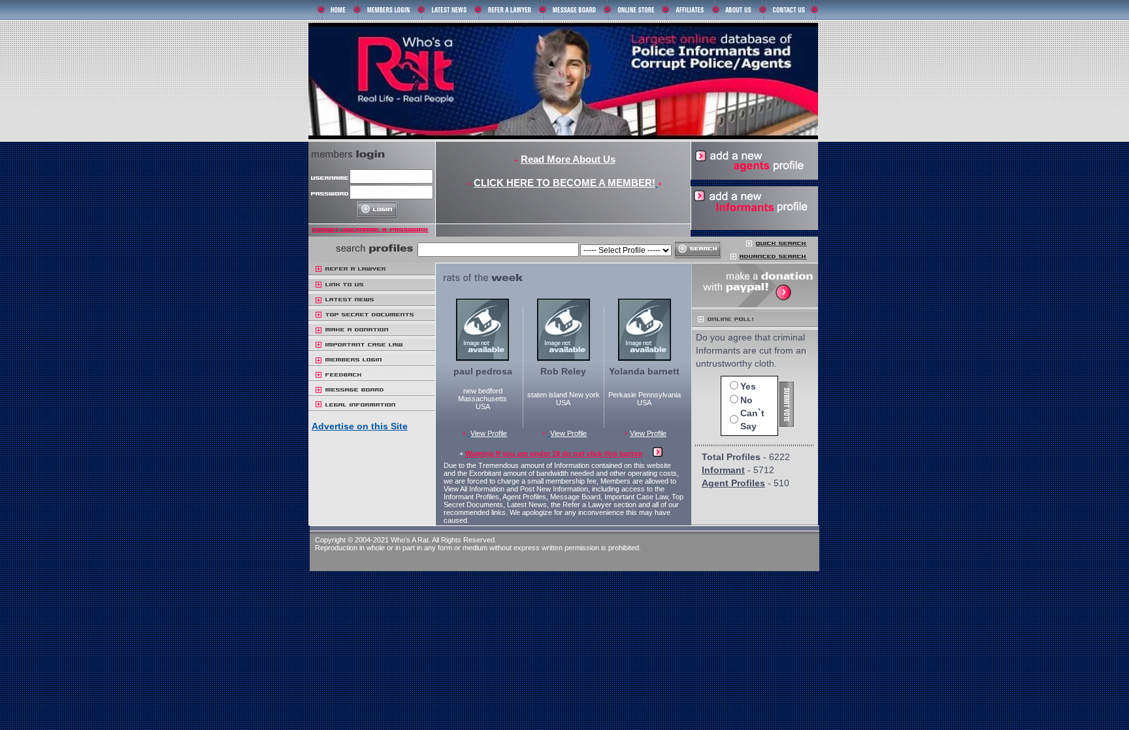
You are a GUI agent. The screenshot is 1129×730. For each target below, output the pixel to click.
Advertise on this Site (360, 426)
